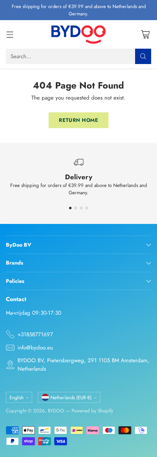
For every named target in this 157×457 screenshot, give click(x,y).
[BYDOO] (78, 34)
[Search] (143, 56)
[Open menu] (9, 34)
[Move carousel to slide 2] (75, 208)
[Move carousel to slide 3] (81, 208)
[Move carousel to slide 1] (70, 208)
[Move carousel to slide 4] (86, 208)
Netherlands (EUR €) (71, 397)
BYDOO (56, 410)
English (16, 397)
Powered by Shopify (92, 410)
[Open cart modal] (145, 34)
